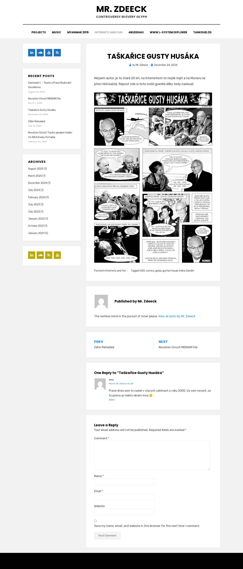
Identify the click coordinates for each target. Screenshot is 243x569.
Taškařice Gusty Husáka (42, 110)
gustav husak (170, 270)
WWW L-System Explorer (168, 32)
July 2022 (34, 211)
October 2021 (36, 225)
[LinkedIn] (31, 52)
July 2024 (34, 190)
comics (150, 270)
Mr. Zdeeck (121, 9)
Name (99, 476)
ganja (158, 270)
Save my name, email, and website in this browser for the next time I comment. (147, 526)
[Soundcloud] (40, 52)
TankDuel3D (202, 32)
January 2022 (36, 218)
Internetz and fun (108, 32)
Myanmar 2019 (78, 32)
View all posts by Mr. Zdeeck (176, 316)
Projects (38, 32)
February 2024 (36, 197)
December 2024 (37, 183)
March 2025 (35, 175)
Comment (101, 438)
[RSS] (57, 52)
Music (56, 32)
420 (142, 270)
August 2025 (35, 168)
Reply (112, 400)
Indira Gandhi (186, 270)
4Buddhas (136, 32)
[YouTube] (48, 52)
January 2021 (36, 233)
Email (98, 491)
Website (99, 506)
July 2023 (34, 204)
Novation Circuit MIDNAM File (44, 98)
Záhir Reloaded (36, 121)
